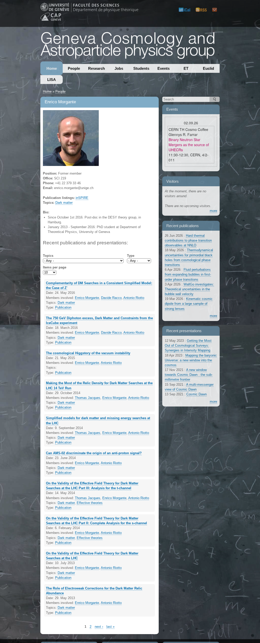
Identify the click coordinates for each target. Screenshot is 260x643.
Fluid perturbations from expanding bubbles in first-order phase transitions (188, 274)
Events (163, 68)
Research (96, 68)
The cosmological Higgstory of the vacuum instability (88, 353)
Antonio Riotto (133, 298)
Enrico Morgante (87, 298)
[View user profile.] (71, 163)
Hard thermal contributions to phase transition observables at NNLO (188, 240)
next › (99, 627)
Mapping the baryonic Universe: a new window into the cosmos (191, 360)
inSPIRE (82, 198)
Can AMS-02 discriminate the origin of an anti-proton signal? (94, 453)
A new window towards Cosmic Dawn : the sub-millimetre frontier (189, 374)
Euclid (208, 68)
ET (186, 68)
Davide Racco (111, 298)
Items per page (54, 267)
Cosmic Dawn (196, 394)
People (74, 68)
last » (110, 627)
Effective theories (90, 503)
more (213, 211)
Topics (48, 256)
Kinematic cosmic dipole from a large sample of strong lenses (189, 303)
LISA (51, 79)
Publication (63, 307)
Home (51, 68)
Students (141, 68)
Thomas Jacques (87, 398)
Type (130, 256)
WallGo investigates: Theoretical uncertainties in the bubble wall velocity (189, 289)
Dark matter (64, 203)
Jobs (119, 68)
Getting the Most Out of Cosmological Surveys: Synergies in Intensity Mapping (188, 345)
